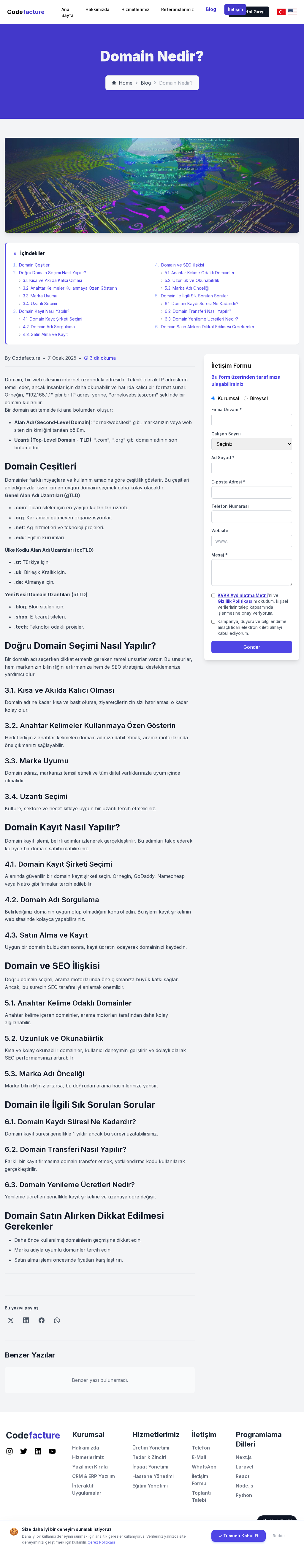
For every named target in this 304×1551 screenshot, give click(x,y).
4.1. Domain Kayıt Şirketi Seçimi (50, 318)
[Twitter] (11, 1320)
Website (219, 530)
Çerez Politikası (101, 1542)
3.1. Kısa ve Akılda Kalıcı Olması (50, 280)
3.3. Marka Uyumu (38, 295)
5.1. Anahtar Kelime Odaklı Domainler (198, 272)
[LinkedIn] (26, 1320)
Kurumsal (228, 398)
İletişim (235, 9)
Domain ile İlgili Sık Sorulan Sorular (191, 295)
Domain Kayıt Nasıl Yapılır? (41, 311)
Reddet (279, 1535)
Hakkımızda (98, 9)
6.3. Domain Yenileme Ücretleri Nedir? (199, 318)
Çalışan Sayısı (226, 433)
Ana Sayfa (67, 12)
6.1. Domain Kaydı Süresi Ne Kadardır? (199, 303)
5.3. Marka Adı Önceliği (185, 288)
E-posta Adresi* (228, 481)
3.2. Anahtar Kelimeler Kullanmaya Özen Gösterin (68, 288)
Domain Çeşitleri (31, 264)
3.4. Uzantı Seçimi (38, 303)
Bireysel (259, 398)
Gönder (251, 647)
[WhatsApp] (57, 1320)
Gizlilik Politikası (235, 601)
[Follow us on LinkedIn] (38, 1451)
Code (26, 11)
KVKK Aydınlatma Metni (243, 595)
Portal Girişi (252, 11)
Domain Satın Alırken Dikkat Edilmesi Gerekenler (204, 326)
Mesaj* (219, 554)
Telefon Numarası (230, 506)
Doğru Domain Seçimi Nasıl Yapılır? (49, 272)
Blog (211, 9)
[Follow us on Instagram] (9, 1451)
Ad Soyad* (223, 457)
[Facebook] (42, 1320)
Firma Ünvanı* (226, 409)
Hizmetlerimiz (135, 9)
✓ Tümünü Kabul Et (238, 1535)
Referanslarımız (177, 9)
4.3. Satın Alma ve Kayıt (43, 334)
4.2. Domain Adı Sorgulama (47, 326)
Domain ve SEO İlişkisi (179, 264)
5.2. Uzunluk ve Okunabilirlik (190, 280)
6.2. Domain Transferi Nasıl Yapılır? (196, 311)
